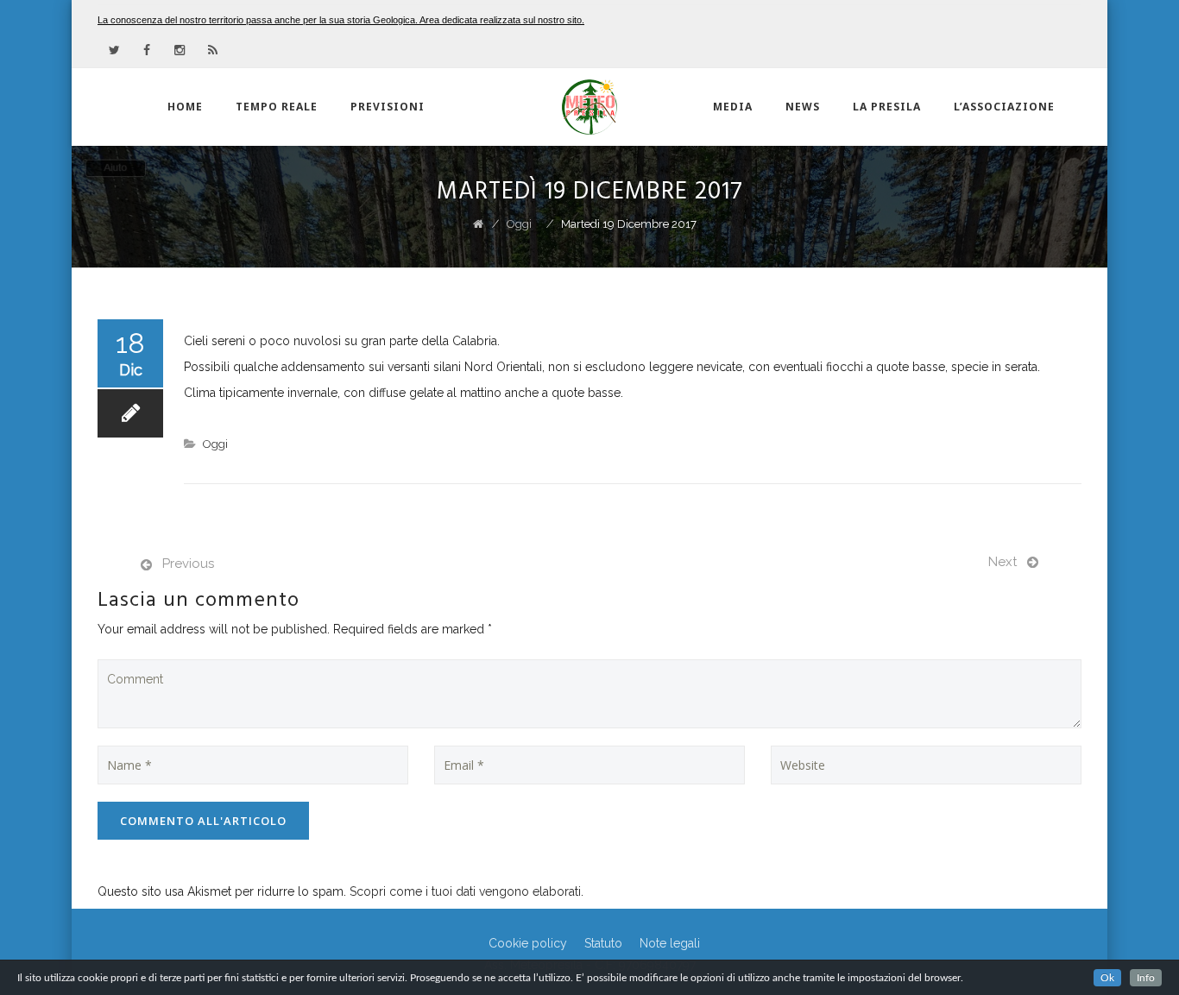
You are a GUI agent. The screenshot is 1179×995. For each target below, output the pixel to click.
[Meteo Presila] (589, 107)
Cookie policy (528, 943)
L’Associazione (1004, 106)
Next (1002, 562)
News (802, 106)
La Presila (887, 106)
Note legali (670, 943)
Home (185, 106)
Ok (1107, 978)
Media (733, 106)
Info (1146, 978)
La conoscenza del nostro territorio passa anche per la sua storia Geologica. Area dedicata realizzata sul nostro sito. (341, 20)
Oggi (215, 444)
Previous (188, 563)
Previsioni (387, 106)
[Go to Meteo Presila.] (478, 223)
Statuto (603, 943)
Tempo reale (277, 106)
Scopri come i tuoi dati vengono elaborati (465, 891)
